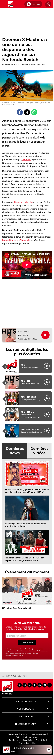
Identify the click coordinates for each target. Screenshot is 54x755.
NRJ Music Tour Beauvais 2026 (17, 608)
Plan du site (13, 734)
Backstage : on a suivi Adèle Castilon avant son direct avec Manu (25, 524)
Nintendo (26, 159)
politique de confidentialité (14, 655)
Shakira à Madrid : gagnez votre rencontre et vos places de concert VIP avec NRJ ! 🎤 (27, 490)
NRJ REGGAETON (30, 429)
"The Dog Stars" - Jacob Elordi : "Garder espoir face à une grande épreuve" (24, 559)
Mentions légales (39, 734)
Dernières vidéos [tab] (39, 450)
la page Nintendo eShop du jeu (16, 240)
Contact (24, 734)
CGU (18, 737)
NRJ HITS (23, 335)
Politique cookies (30, 737)
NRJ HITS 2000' (28, 397)
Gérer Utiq (40, 740)
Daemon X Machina (23, 202)
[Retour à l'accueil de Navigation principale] (10, 4)
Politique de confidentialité (20, 740)
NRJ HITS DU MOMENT (27, 413)
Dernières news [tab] (15, 450)
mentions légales (32, 653)
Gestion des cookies (27, 743)
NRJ (23, 364)
